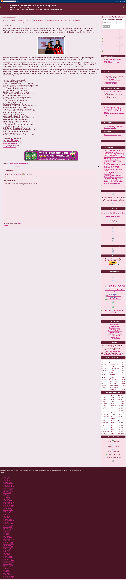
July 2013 (6, 554)
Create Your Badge (113, 297)
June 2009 (6, 479)
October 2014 (7, 574)
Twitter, (112, 59)
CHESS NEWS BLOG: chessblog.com (33, 5)
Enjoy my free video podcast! (112, 80)
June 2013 (6, 553)
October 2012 (7, 540)
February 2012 (8, 528)
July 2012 (6, 536)
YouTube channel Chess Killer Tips (115, 290)
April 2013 (6, 550)
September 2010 (8, 502)
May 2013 (6, 551)
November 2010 (8, 505)
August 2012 (7, 537)
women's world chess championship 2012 (18, 163)
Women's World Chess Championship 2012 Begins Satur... (113, 169)
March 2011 (7, 511)
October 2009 (7, 485)
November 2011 (8, 524)
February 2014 (8, 565)
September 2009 (8, 483)
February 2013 (8, 547)
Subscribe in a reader (113, 216)
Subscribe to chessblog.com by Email (113, 213)
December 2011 (8, 525)
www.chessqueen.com (11, 143)
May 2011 (6, 514)
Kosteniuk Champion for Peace (114, 109)
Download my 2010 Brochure (113, 126)
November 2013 (8, 561)
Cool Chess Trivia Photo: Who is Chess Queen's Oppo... (114, 165)
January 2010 (7, 490)
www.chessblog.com (10, 140)
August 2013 (7, 556)
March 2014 (7, 567)
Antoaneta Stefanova (115, 331)
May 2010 (6, 496)
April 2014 (6, 568)
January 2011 (7, 508)
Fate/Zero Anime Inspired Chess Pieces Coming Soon (114, 157)
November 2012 (8, 542)
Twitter (113, 354)
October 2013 (7, 559)
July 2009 (6, 480)
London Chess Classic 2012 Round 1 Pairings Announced (113, 176)
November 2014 (8, 576)
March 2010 (7, 493)
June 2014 (6, 571)
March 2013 (7, 548)
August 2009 (7, 482)
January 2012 (7, 527)
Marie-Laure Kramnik (115, 334)
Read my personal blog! (110, 82)
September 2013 (8, 557)
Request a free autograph (112, 135)
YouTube (107, 61)
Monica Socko (114, 324)
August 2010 (7, 500)
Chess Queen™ (108, 76)
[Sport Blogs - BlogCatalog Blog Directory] (113, 312)
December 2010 (8, 507)
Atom (19, 223)
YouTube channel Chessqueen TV (115, 287)
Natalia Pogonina (114, 328)
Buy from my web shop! (110, 83)
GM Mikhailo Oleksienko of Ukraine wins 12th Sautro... (112, 179)
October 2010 (7, 503)
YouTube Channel (9, 147)
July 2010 (6, 499)
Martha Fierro (114, 326)
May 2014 (6, 570)
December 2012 (8, 544)
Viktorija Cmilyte (115, 335)
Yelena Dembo (114, 332)
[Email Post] (98, 166)
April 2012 (6, 531)
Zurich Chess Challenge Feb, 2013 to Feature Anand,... (113, 182)
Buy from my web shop (111, 62)
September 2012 (8, 539)
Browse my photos (110, 128)
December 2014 (8, 578)
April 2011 (6, 513)
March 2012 (7, 530)
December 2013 (8, 562)
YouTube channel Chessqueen (115, 285)
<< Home (6, 225)
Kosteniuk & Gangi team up (113, 107)
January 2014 (7, 564)
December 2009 (8, 488)
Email (114, 200)
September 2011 (8, 520)
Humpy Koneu (114, 337)
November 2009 (8, 486)
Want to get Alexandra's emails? (113, 19)
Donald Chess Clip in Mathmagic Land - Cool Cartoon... (114, 154)
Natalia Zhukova (115, 329)
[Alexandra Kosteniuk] (113, 296)
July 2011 (6, 517)
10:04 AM (18, 166)
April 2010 (6, 494)
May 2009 (6, 477)
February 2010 (8, 491)
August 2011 (7, 519)
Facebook (117, 59)
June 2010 (6, 497)
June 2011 (6, 516)
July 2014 (6, 573)
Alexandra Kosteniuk (113, 294)
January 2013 (7, 545)
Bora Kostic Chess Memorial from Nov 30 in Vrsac (113, 151)
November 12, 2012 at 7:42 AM (14, 174)
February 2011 (8, 510)
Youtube (119, 354)
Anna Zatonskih (115, 338)
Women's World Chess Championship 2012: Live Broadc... (112, 161)
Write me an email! (109, 79)
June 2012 (6, 534)
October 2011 (7, 522)
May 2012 (6, 533)
